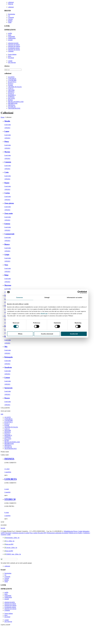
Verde (9, 22)
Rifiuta (20, 334)
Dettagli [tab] (47, 297)
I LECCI (10, 88)
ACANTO (11, 77)
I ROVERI (11, 90)
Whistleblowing (68, 531)
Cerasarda (11, 17)
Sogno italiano (12, 54)
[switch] (36, 326)
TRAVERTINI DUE (14, 108)
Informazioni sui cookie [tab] (74, 297)
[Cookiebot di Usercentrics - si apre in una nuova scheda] (79, 292)
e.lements (10, 51)
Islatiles (10, 20)
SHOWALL (11, 105)
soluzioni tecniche (13, 43)
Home (2, 117)
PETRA (10, 100)
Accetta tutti (74, 334)
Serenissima (11, 14)
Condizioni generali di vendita (20, 533)
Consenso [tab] (19, 297)
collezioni (11, 2)
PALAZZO (11, 98)
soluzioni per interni (14, 44)
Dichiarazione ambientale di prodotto (57, 533)
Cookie (80, 531)
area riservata (12, 62)
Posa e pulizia (34, 533)
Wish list (10, 4)
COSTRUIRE (12, 80)
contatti (10, 61)
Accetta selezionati (47, 334)
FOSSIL (10, 85)
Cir (9, 16)
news (9, 56)
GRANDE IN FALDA (15, 87)
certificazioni (12, 38)
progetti (10, 40)
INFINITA (11, 92)
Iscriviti (3, 528)
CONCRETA (12, 78)
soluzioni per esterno (14, 46)
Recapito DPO (42, 533)
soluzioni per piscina (14, 49)
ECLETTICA (12, 82)
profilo (10, 33)
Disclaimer (8, 533)
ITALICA (11, 93)
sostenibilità (11, 36)
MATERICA (12, 95)
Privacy (75, 531)
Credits (8, 534)
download (11, 57)
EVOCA (10, 83)
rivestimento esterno (14, 48)
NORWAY (11, 96)
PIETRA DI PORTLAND (16, 101)
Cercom (10, 19)
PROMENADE (12, 103)
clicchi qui (44, 313)
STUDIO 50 (11, 106)
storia (9, 35)
